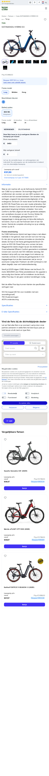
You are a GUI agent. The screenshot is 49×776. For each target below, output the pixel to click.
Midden (14, 92)
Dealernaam (36, 343)
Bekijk (24, 488)
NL (46, 2)
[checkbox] (4, 393)
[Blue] (3, 102)
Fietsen (10, 16)
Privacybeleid (42, 367)
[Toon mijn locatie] (42, 348)
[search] (35, 348)
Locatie (15, 343)
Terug (7, 19)
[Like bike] (45, 19)
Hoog (24, 92)
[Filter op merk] (44, 354)
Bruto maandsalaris (10, 139)
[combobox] (21, 348)
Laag (5, 92)
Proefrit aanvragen (11, 335)
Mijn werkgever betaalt (11, 150)
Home (4, 16)
